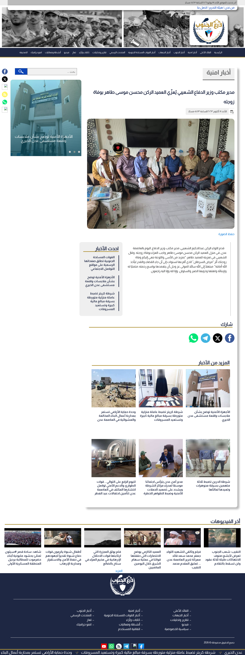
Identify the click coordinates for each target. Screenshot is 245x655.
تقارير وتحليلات (99, 52)
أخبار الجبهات (164, 52)
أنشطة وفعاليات (53, 52)
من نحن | (228, 7)
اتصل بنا (202, 7)
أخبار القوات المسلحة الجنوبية (141, 52)
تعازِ (74, 52)
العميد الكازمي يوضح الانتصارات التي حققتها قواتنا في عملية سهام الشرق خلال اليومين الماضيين (146, 559)
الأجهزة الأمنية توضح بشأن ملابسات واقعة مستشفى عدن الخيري (100, 281)
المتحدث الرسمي (117, 52)
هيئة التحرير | (215, 7)
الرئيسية (218, 52)
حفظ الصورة (226, 234)
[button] (79, 152)
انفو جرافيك (36, 52)
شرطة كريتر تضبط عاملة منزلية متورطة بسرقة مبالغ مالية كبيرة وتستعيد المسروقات (175, 652)
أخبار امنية (192, 52)
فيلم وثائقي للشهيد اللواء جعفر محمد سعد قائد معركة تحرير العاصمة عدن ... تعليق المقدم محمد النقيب (184, 559)
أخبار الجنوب (179, 52)
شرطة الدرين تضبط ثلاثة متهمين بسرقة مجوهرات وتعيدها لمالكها (213, 485)
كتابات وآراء (84, 52)
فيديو (66, 52)
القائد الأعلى (205, 52)
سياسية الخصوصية (177, 629)
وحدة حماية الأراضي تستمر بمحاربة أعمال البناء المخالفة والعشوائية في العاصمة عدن (116, 415)
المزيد (118, 570)
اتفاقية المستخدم (129, 629)
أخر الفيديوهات (225, 521)
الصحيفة (24, 52)
